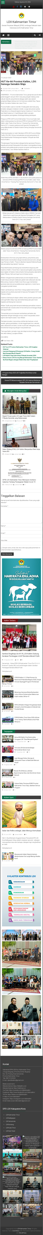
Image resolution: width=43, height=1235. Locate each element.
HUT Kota (14, 88)
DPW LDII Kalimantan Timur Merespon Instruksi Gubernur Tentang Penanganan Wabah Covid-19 (19, 479)
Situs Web (4, 538)
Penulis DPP (20, 418)
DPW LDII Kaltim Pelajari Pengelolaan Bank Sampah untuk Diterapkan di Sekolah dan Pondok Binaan (27, 705)
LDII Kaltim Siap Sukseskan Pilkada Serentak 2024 (19, 353)
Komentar (4, 504)
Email (3, 531)
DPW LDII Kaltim (7, 88)
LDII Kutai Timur (11, 1125)
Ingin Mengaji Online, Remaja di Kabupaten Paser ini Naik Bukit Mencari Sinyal (26, 758)
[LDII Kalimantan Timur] (3, 35)
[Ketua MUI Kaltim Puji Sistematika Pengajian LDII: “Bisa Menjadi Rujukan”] (8, 736)
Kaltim (3, 69)
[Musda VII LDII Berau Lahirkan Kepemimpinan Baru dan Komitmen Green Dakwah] (7, 770)
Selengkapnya (6, 669)
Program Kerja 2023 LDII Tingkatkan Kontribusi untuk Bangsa (19, 371)
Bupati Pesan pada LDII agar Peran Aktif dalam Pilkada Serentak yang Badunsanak (18, 415)
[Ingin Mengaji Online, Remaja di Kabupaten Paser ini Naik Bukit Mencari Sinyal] (8, 757)
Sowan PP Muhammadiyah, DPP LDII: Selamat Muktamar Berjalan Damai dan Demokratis (23, 379)
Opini (4, 824)
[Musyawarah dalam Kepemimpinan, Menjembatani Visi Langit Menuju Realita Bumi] (8, 853)
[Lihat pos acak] (40, 35)
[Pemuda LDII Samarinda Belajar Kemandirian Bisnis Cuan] (8, 747)
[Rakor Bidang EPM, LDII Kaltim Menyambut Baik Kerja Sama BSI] (19, 433)
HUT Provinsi (21, 88)
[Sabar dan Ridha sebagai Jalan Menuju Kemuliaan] (19, 812)
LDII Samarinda (10, 1119)
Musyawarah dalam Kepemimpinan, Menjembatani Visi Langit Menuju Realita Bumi (27, 854)
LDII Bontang (10, 1122)
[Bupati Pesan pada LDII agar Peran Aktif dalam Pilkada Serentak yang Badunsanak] (19, 402)
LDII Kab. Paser (10, 1129)
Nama (3, 524)
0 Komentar (26, 86)
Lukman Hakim (18, 452)
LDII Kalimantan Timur (21, 22)
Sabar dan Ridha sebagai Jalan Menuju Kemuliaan (21, 828)
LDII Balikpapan (10, 1116)
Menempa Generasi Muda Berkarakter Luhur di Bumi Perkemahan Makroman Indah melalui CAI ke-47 (27, 44)
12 (30, 739)
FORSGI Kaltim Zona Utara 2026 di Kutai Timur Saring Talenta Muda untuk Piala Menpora (26, 717)
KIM (17, 657)
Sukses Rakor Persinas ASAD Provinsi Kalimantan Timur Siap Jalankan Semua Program (27, 783)
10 (29, 750)
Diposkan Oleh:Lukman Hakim (10, 86)
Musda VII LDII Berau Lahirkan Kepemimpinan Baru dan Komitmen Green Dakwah (27, 771)
